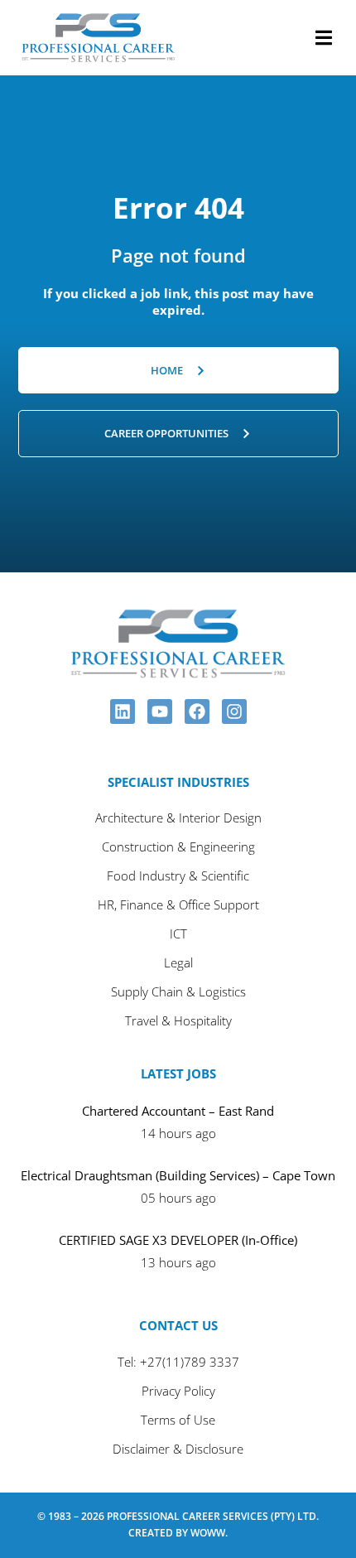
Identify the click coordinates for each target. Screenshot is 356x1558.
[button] (324, 37)
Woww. (209, 1533)
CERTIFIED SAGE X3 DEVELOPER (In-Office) (178, 1240)
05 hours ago (178, 1197)
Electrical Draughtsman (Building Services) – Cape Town (178, 1175)
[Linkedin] (122, 711)
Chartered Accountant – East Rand (178, 1110)
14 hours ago (178, 1133)
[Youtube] (159, 711)
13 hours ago (178, 1262)
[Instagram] (234, 711)
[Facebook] (197, 711)
